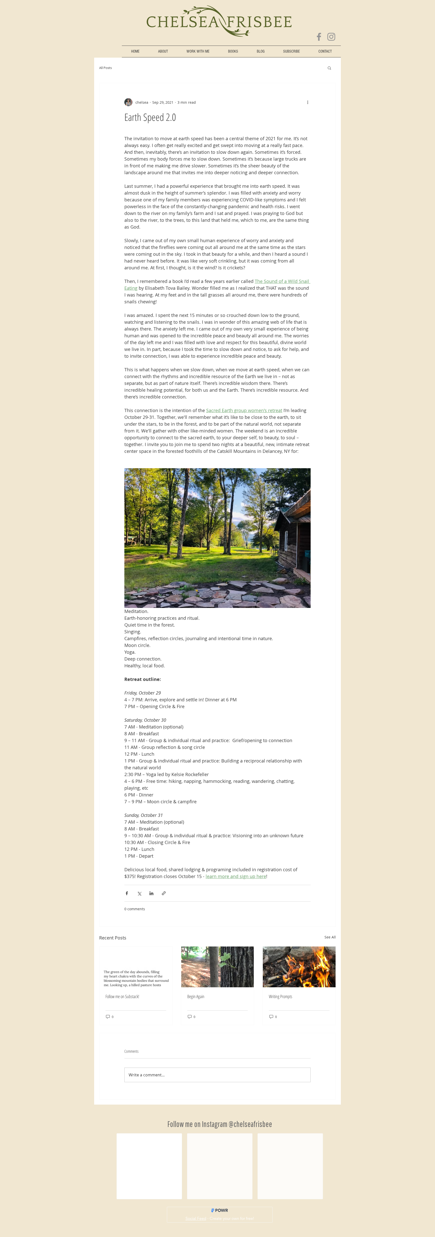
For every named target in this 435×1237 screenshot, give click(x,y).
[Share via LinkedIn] (151, 893)
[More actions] (308, 102)
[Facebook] (319, 36)
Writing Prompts (280, 996)
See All (330, 937)
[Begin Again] (217, 967)
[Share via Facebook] (126, 893)
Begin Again (195, 996)
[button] (329, 68)
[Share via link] (163, 893)
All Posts (105, 67)
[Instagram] (331, 36)
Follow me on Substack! (122, 996)
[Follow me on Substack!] (135, 967)
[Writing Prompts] (299, 967)
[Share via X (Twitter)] (139, 893)
